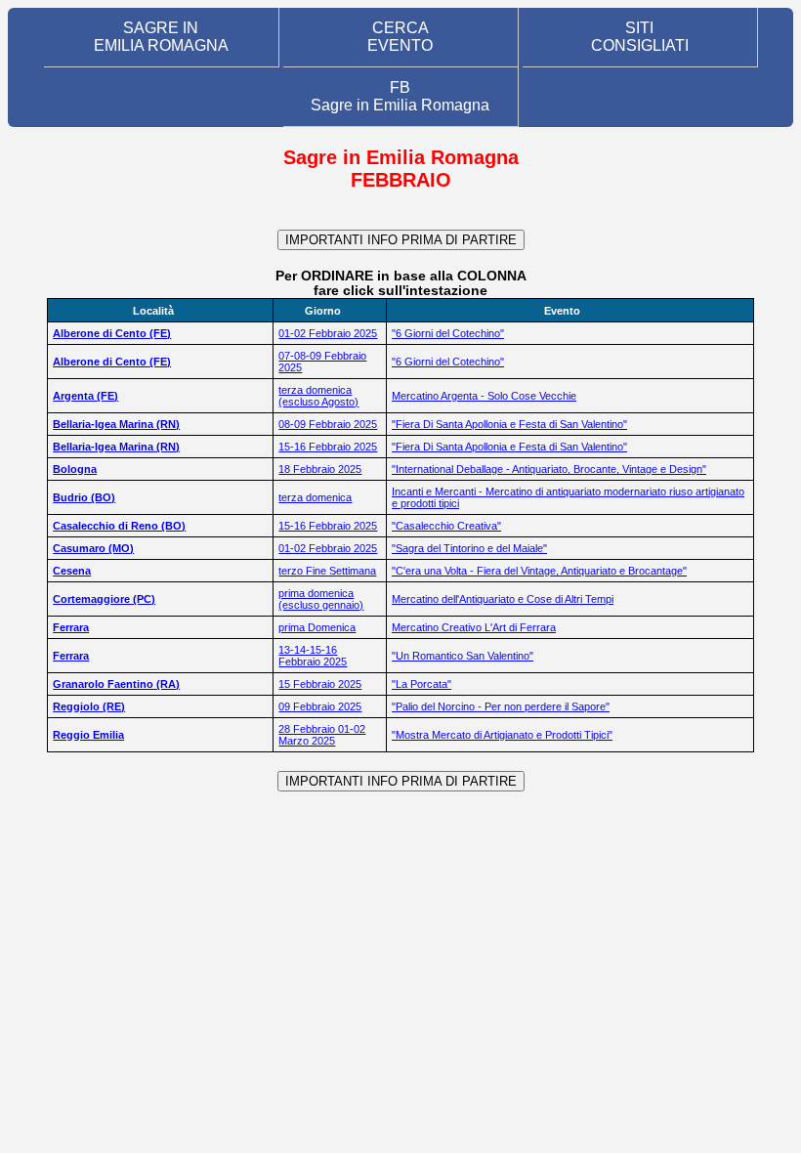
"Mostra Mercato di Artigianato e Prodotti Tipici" (502, 735)
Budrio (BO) (84, 497)
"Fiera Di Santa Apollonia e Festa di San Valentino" (509, 424)
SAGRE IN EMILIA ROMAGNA (161, 37)
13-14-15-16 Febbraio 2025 (312, 655)
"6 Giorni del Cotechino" (448, 333)
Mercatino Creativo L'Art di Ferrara (474, 627)
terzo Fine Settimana (327, 570)
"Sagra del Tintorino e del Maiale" (469, 548)
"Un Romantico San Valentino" (462, 656)
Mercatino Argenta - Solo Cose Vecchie (484, 396)
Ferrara (71, 627)
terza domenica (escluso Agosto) (318, 395)
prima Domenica (317, 627)
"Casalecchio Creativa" (446, 526)
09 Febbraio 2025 (319, 706)
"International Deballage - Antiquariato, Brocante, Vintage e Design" (549, 469)
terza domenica (315, 497)
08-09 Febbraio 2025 (327, 424)
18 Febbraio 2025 (319, 469)
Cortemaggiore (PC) (104, 599)
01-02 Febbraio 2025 (327, 333)
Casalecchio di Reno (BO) (119, 526)
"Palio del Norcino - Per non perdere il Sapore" (501, 706)
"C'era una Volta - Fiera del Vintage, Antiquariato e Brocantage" (539, 570)
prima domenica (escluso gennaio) (320, 599)
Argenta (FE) (85, 396)
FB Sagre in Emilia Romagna (400, 96)
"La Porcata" (421, 684)
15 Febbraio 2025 (319, 684)
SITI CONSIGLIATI (640, 37)
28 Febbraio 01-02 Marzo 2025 (321, 735)
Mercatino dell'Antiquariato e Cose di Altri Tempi (502, 599)
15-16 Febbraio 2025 (327, 446)
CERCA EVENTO (400, 37)
